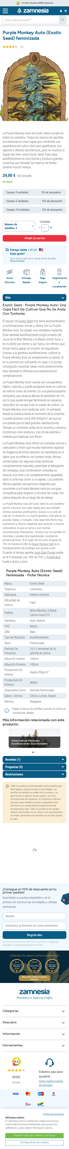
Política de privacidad (53, 1114)
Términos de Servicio (25, 944)
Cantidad (45, 221)
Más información (17, 260)
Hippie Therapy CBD (42, 544)
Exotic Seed (26, 321)
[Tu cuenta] (61, 10)
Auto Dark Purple (45, 552)
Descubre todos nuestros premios (34, 978)
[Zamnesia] (33, 10)
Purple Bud (53, 557)
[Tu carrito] (65, 11)
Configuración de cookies (34, 1142)
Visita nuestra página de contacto (51, 1083)
